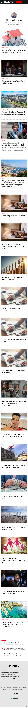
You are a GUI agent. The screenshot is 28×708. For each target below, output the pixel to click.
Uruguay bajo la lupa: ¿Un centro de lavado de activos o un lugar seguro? (13, 113)
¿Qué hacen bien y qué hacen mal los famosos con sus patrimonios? (13, 51)
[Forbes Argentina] (8, 2)
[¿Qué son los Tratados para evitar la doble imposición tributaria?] (14, 452)
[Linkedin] (19, 694)
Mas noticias (14, 634)
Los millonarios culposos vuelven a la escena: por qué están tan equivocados (13, 403)
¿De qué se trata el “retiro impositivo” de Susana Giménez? (13, 528)
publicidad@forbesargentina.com (12, 672)
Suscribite (18, 2)
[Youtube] (17, 694)
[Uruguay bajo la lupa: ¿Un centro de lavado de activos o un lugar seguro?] (14, 99)
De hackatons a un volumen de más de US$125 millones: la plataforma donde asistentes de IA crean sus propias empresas (14, 654)
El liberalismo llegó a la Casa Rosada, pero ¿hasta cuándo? (13, 592)
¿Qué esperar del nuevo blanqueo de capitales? (13, 340)
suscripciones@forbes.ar (12, 678)
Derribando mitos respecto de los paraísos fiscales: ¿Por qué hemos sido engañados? (12, 624)
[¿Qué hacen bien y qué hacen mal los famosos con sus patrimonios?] (14, 37)
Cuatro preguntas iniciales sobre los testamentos (13, 371)
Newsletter (8, 686)
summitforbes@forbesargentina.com (11, 676)
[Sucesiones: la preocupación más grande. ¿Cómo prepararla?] (14, 265)
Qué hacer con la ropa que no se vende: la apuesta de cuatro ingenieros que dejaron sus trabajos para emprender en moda (15, 643)
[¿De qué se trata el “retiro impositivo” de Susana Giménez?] (14, 514)
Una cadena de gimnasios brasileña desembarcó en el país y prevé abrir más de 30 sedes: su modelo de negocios (14, 648)
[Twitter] (12, 694)
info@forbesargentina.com (10, 674)
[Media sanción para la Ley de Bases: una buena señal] (14, 68)
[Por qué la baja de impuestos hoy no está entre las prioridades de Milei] (14, 130)
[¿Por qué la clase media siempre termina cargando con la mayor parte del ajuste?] (14, 232)
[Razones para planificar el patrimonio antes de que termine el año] (14, 545)
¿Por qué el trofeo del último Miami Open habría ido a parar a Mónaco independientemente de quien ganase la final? (13, 184)
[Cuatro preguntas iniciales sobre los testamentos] (14, 358)
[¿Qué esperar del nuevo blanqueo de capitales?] (14, 327)
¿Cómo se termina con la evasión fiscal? (12, 497)
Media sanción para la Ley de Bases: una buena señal (13, 82)
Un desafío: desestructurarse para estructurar (12, 309)
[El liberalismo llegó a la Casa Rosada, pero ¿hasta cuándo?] (14, 578)
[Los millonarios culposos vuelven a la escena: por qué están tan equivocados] (14, 389)
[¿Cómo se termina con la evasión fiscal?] (14, 483)
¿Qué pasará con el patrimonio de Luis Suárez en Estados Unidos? (12, 435)
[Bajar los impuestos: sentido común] (14, 203)
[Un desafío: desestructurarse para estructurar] (14, 296)
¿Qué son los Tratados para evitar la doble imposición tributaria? (13, 466)
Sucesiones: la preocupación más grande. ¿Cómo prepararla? (12, 278)
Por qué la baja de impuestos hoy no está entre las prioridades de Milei (13, 144)
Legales (20, 687)
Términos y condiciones (12, 687)
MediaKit (3, 686)
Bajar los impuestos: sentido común (13, 216)
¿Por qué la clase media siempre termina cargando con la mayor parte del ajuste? (13, 246)
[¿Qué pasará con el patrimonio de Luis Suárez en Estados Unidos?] (14, 422)
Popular (3, 639)
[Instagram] (14, 694)
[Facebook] (9, 694)
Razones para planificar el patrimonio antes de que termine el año (13, 560)
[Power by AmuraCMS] (14, 698)
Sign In (25, 2)
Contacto (14, 686)
